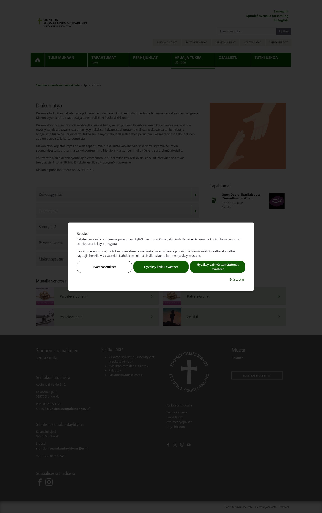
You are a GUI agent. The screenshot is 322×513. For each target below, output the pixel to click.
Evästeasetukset (104, 267)
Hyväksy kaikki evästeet (161, 267)
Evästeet (237, 279)
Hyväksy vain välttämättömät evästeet (218, 267)
